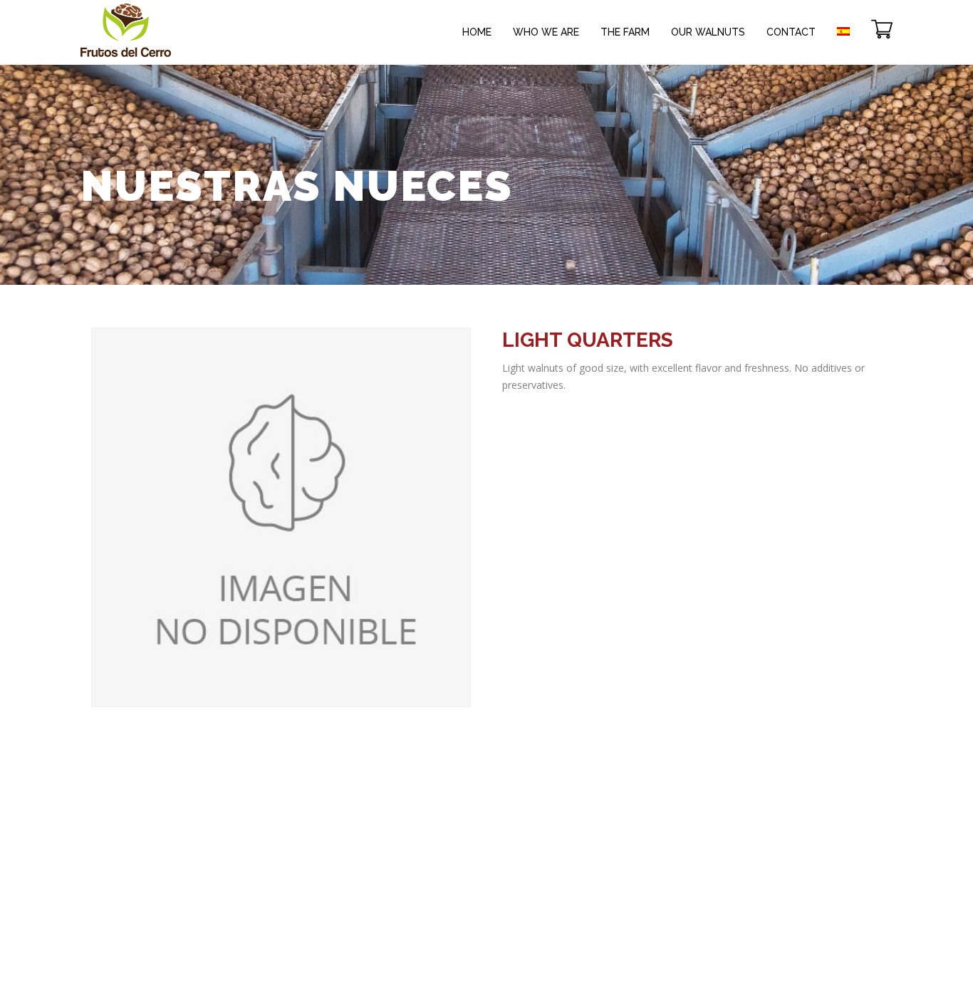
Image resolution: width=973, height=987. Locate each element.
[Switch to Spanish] (843, 21)
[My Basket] (882, 21)
